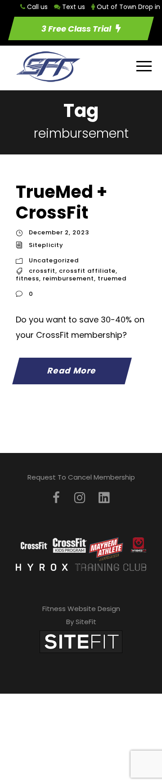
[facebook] (56, 498)
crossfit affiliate (87, 270)
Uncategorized (54, 260)
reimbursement (68, 278)
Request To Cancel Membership (81, 477)
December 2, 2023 (59, 232)
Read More (72, 370)
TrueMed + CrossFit (61, 202)
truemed (112, 278)
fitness (27, 278)
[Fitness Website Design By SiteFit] (81, 641)
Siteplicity (46, 245)
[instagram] (79, 498)
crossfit (42, 270)
